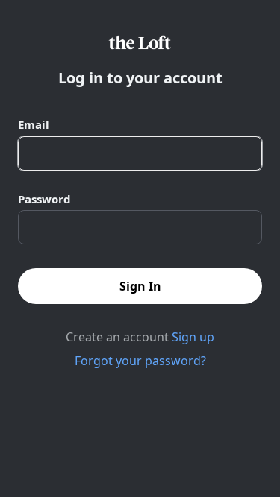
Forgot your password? (140, 360)
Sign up (193, 337)
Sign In (140, 286)
